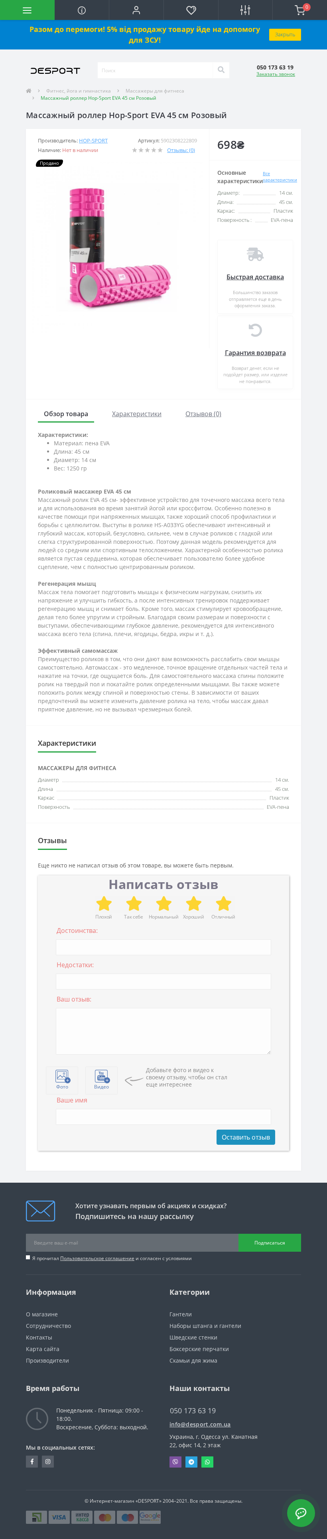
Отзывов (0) (203, 413)
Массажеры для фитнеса (155, 90)
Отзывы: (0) (181, 150)
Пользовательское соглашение (97, 1258)
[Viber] (175, 1462)
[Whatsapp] (207, 1462)
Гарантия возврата (255, 352)
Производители (47, 1360)
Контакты (39, 1337)
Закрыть (285, 34)
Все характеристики (280, 176)
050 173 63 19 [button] (193, 1410)
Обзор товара (66, 413)
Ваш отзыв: (74, 999)
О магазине (42, 1314)
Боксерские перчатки (199, 1349)
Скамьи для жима (193, 1360)
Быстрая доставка (255, 277)
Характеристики (137, 413)
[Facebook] (32, 1462)
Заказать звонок (275, 74)
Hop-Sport (93, 140)
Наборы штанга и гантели (205, 1326)
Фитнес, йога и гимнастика (78, 90)
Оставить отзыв (246, 1137)
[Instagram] (48, 1462)
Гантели (180, 1314)
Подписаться (269, 1242)
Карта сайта (42, 1349)
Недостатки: (75, 964)
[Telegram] (191, 1462)
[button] (136, 10)
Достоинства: (77, 930)
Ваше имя (72, 1100)
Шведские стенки (193, 1337)
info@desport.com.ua (200, 1424)
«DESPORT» (149, 1501)
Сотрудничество (48, 1326)
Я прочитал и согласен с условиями (112, 1258)
